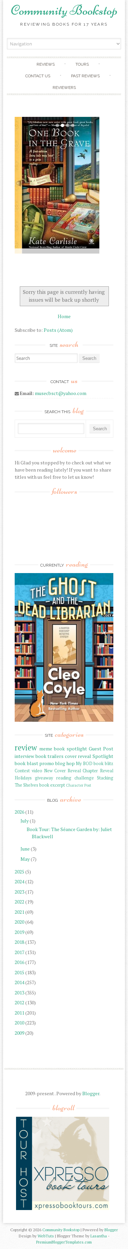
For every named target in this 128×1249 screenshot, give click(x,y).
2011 (19, 1012)
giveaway (44, 778)
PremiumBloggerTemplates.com (64, 1242)
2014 (19, 982)
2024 (19, 881)
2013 (19, 992)
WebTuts (46, 1235)
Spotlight (103, 756)
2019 (19, 932)
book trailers (49, 756)
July (24, 820)
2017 (19, 952)
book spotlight (70, 748)
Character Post (78, 785)
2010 (19, 1022)
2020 (19, 922)
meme (45, 748)
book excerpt (52, 785)
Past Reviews (85, 75)
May (25, 859)
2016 (19, 962)
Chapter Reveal (98, 771)
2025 (19, 871)
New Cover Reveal (62, 771)
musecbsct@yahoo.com (60, 393)
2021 (19, 912)
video (37, 771)
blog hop (65, 763)
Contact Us (37, 75)
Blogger (90, 1093)
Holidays (23, 778)
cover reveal (78, 756)
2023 (19, 891)
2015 (19, 972)
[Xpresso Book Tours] (62, 1208)
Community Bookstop (64, 10)
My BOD (84, 763)
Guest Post (101, 748)
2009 (19, 1033)
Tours (82, 64)
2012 (19, 1002)
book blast (26, 763)
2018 (19, 942)
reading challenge (75, 778)
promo (46, 763)
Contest (22, 771)
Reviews (46, 64)
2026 (19, 812)
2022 (19, 901)
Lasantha (98, 1235)
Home (64, 316)
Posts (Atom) (58, 330)
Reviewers (64, 87)
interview (24, 756)
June (25, 848)
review (26, 747)
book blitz (103, 763)
